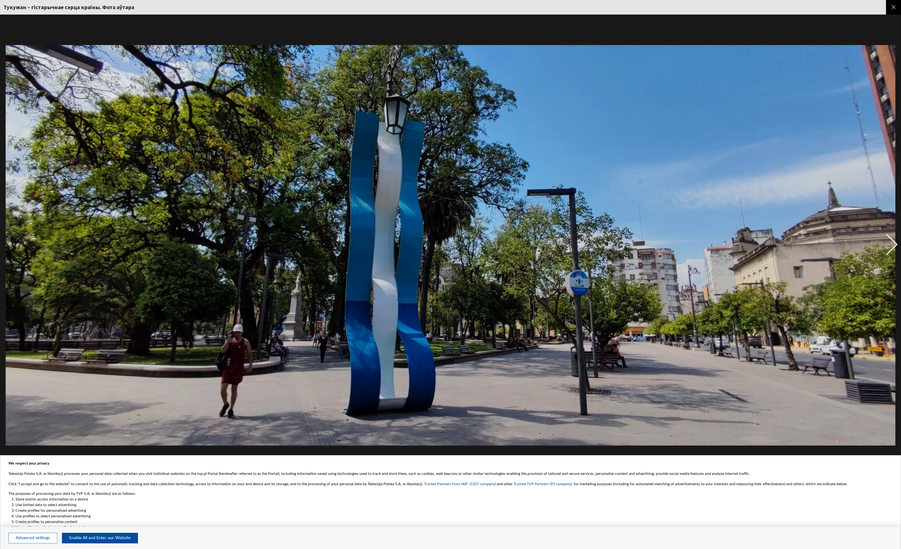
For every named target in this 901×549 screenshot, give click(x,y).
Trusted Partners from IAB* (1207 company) (460, 484)
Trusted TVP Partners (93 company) (543, 484)
